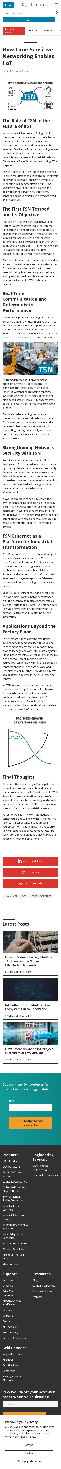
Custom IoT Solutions (45, 1175)
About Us (8, 1359)
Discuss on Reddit (33, 883)
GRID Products (11, 1161)
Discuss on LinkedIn (33, 861)
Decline (29, 1453)
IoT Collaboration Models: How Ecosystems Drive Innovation (27, 1007)
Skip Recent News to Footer (17, 931)
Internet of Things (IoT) (15, 896)
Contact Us (9, 1371)
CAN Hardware (11, 1166)
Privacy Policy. (28, 1436)
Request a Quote (10, 31)
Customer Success (43, 1291)
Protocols (49, 30)
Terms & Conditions (14, 1338)
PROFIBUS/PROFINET (41, 896)
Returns (7, 1310)
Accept (29, 1445)
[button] (56, 13)
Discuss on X (32, 872)
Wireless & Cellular (13, 1249)
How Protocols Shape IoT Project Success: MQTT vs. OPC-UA (29, 1051)
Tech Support (11, 1280)
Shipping (8, 1315)
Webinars (38, 1297)
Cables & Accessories (15, 1181)
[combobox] (29, 13)
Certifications (10, 1365)
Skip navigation (10, 2)
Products (32, 30)
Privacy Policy (10, 1332)
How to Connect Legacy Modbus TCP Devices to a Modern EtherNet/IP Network (28, 961)
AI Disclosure (10, 1327)
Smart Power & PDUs (15, 1243)
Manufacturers (11, 1264)
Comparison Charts (43, 1285)
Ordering (8, 1285)
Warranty (8, 1321)
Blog (35, 1280)
